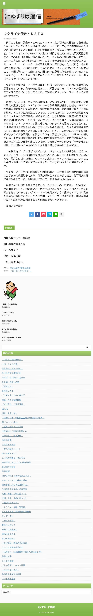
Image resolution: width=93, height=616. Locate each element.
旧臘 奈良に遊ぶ (9, 413)
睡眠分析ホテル (8, 534)
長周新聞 (6, 471)
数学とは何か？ (8, 525)
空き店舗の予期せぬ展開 (20, 268)
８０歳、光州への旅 (10, 382)
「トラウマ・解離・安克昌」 (14, 507)
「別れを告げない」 (14, 262)
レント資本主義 (8, 578)
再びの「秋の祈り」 (10, 422)
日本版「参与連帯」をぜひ (11, 338)
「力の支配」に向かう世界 (13, 565)
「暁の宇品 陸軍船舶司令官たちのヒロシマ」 (22, 552)
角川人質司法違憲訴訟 (10, 329)
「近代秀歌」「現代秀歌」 (13, 404)
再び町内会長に (8, 538)
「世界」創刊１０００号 (12, 426)
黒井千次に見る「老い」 (10, 321)
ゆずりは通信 (46, 607)
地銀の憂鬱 (7, 440)
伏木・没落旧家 (12, 256)
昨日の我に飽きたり (14, 244)
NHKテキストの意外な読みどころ (16, 476)
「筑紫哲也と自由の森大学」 (14, 395)
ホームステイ (11, 250)
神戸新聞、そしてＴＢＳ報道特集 (16, 462)
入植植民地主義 (8, 444)
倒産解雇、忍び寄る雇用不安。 (15, 485)
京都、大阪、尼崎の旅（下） (14, 493)
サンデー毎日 (7, 516)
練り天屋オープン (9, 453)
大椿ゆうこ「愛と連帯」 (12, 435)
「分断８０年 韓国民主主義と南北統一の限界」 (23, 417)
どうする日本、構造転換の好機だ (16, 511)
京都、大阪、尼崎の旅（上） (14, 498)
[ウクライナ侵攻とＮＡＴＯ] (49, 214)
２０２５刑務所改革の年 (12, 547)
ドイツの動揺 (7, 561)
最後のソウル (7, 391)
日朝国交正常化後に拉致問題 (14, 489)
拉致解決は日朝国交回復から (14, 431)
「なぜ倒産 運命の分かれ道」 (15, 543)
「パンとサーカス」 (10, 570)
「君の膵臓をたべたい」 (12, 449)
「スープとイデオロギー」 (21, 271)
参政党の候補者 (8, 467)
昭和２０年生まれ (9, 529)
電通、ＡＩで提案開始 (11, 400)
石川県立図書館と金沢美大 (13, 458)
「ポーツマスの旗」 (9, 312)
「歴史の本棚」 (8, 520)
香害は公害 (7, 556)
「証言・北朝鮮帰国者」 (10, 304)
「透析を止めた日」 (10, 502)
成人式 (5, 409)
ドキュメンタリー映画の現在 (14, 480)
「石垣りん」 (7, 386)
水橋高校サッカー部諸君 (17, 238)
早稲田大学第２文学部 (11, 574)
